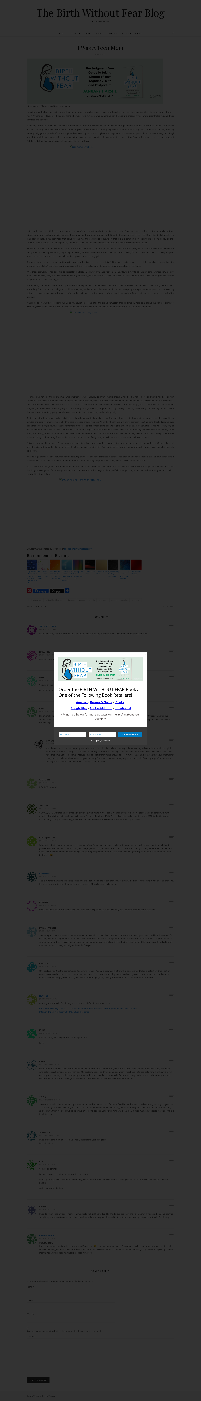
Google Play (79, 708)
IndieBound (123, 708)
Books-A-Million (101, 708)
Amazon (82, 702)
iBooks (119, 702)
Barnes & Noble (101, 702)
